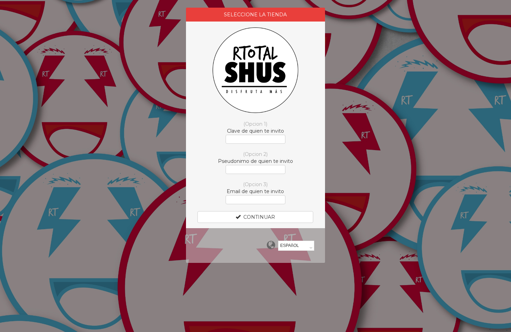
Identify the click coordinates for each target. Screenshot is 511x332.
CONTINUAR (258, 217)
